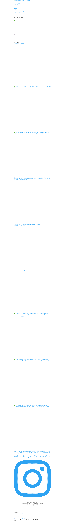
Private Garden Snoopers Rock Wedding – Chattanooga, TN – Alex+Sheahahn (27, 516)
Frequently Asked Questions (17, 3)
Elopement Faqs (16, 4)
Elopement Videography (17, 12)
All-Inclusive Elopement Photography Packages (19, 11)
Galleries (15, 1)
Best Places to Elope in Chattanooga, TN (21, 514)
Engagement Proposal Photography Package (19, 13)
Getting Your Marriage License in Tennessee (19, 5)
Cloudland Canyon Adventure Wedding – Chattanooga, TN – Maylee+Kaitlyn (27, 519)
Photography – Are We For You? (17, 9)
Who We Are (15, 7)
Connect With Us (16, 2)
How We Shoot (15, 8)
